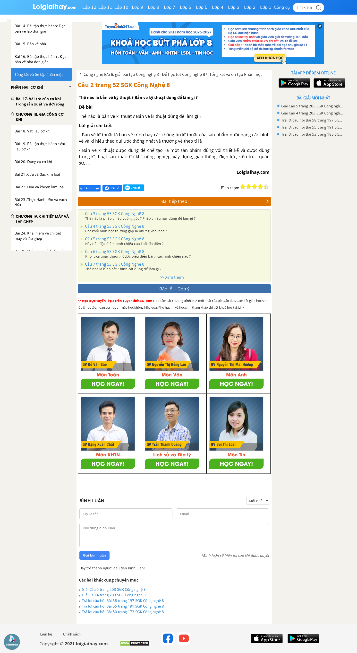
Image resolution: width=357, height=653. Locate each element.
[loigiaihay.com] (54, 9)
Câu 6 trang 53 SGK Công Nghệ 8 (114, 251)
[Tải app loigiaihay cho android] (294, 83)
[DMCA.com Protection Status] (134, 645)
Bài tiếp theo (174, 201)
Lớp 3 (233, 7)
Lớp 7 (169, 7)
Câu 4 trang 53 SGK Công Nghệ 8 (114, 226)
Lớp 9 (137, 7)
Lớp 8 (153, 7)
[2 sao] (249, 187)
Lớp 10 (121, 7)
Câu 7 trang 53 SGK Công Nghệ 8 (114, 264)
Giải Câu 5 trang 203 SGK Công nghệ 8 (114, 589)
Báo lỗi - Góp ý (174, 289)
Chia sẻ (114, 188)
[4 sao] (260, 187)
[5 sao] (266, 187)
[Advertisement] (313, 215)
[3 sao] (254, 187)
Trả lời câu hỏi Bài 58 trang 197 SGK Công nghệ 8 (123, 600)
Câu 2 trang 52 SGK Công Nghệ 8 (124, 85)
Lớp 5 (201, 7)
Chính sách (72, 634)
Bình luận (92, 188)
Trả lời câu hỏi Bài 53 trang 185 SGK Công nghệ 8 (312, 134)
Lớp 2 (249, 7)
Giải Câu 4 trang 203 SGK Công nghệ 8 (114, 594)
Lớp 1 (266, 7)
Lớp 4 (217, 7)
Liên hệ (46, 634)
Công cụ (282, 7)
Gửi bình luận (94, 555)
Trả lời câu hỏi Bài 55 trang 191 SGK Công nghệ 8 (123, 606)
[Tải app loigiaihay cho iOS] (329, 83)
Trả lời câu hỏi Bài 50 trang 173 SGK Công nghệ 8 (123, 611)
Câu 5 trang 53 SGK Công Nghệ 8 (114, 239)
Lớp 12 (89, 7)
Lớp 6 (185, 7)
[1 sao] (243, 187)
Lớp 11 (105, 7)
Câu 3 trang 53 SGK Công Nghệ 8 (114, 213)
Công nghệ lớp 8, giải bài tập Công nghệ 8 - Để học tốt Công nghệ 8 (144, 74)
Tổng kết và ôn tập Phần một (235, 74)
